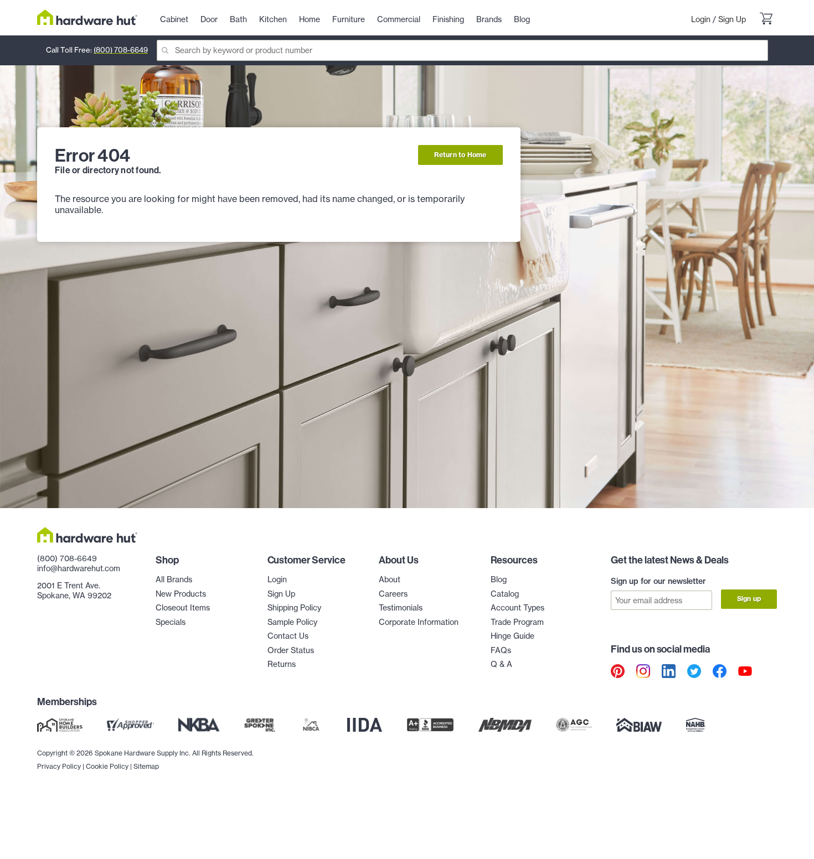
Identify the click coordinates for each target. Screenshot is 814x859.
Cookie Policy (107, 766)
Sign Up (732, 19)
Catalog (505, 594)
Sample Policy (292, 622)
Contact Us (287, 636)
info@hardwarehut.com (78, 568)
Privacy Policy (59, 766)
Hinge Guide (512, 636)
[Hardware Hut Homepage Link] (87, 17)
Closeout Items (183, 608)
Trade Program (517, 622)
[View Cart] (766, 20)
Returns (281, 664)
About (389, 579)
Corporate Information (418, 622)
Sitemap (146, 766)
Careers (393, 594)
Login (700, 19)
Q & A (501, 664)
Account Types (517, 608)
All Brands (174, 579)
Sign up (749, 598)
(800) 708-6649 (121, 49)
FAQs (501, 650)
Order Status (290, 650)
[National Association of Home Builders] (696, 725)
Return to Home (460, 155)
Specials (171, 622)
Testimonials (401, 608)
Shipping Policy (294, 608)
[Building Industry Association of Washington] (638, 725)
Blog (499, 579)
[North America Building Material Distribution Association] (505, 725)
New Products (181, 594)
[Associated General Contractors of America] (574, 725)
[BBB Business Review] (430, 725)
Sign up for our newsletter (658, 581)
